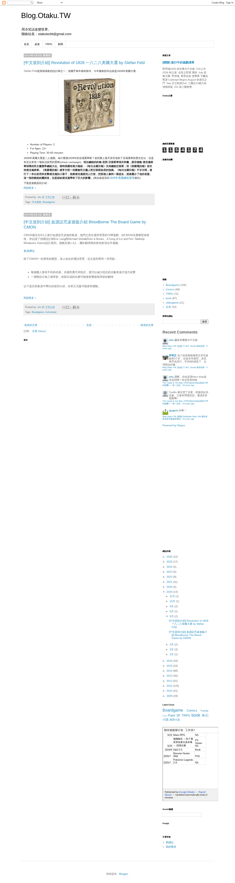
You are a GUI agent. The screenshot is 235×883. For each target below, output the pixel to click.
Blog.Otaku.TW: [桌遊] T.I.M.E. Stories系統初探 (183, 346)
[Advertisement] (177, 488)
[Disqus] (89, 389)
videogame (172, 302)
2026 (170, 556)
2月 (172, 654)
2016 (170, 660)
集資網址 (29, 250)
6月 (172, 611)
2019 (170, 591)
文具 (168, 306)
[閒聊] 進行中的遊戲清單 (178, 62)
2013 (170, 675)
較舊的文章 (147, 325)
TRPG (48, 44)
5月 (172, 616)
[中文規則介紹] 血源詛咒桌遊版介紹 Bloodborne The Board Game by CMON (188, 635)
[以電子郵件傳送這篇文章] (64, 197)
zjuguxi (173, 410)
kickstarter (51, 312)
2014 (170, 670)
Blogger (123, 873)
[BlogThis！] (67, 197)
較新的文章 (31, 325)
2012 (170, 680)
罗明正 (173, 355)
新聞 (60, 44)
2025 (170, 561)
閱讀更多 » (30, 187)
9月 (172, 606)
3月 (172, 649)
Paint (171, 715)
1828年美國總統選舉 (122, 177)
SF (178, 715)
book (168, 298)
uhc (39, 197)
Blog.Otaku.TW (46, 15)
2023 (170, 571)
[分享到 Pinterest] (78, 197)
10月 (173, 601)
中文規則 (36, 202)
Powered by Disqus (173, 425)
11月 (173, 596)
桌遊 (37, 44)
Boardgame (49, 202)
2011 (170, 685)
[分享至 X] (71, 197)
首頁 (26, 44)
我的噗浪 (171, 846)
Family (204, 710)
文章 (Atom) (39, 331)
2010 (170, 690)
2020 (170, 586)
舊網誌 (169, 842)
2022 (170, 576)
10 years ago (188, 385)
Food (164, 716)
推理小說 (175, 719)
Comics (170, 289)
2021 (170, 581)
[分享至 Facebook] (74, 197)
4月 (172, 644)
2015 (170, 665)
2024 (170, 566)
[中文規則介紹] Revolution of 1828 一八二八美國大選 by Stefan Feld (84, 62)
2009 (170, 695)
